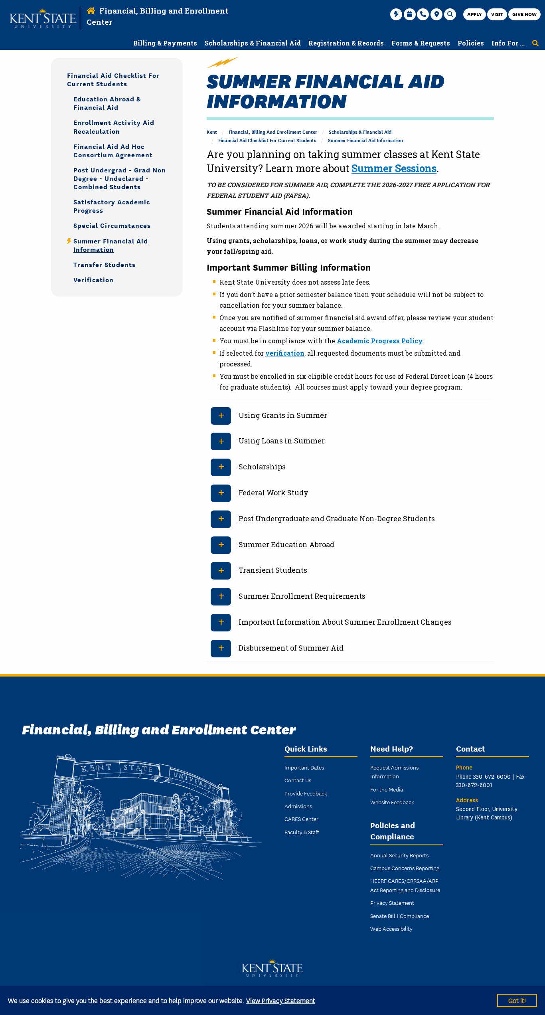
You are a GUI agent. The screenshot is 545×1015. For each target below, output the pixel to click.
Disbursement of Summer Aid (291, 648)
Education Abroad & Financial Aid (107, 102)
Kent (212, 131)
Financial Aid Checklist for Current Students (267, 140)
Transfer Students (104, 264)
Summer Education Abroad (286, 544)
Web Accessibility (391, 928)
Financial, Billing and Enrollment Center (273, 131)
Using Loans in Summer (282, 440)
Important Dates (304, 767)
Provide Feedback (305, 793)
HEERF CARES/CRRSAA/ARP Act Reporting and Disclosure (405, 885)
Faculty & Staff (301, 831)
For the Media (386, 789)
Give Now (524, 14)
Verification (93, 279)
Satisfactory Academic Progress (111, 205)
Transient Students (273, 570)
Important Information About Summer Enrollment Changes (345, 622)
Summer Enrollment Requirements (302, 596)
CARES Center (301, 818)
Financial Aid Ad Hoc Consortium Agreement (113, 150)
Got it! (517, 1000)
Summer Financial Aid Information (365, 140)
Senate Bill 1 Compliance (399, 915)
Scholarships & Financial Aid (360, 131)
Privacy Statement (392, 902)
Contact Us (297, 780)
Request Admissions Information (394, 771)
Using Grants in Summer (283, 415)
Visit (497, 14)
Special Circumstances (112, 225)
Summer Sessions (393, 168)
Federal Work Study (273, 492)
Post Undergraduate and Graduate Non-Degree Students (337, 518)
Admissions (298, 805)
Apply (474, 14)
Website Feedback (392, 801)
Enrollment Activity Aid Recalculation (113, 126)
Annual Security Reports (399, 855)
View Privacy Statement (280, 1000)
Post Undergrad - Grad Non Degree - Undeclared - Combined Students (119, 177)
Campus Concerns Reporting (404, 867)
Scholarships (262, 466)
